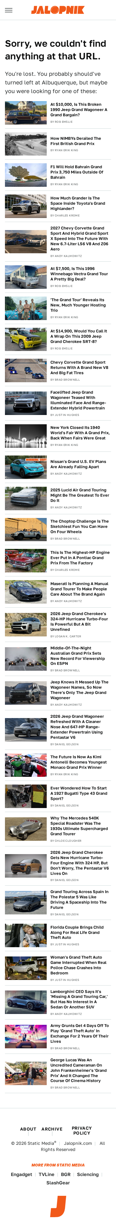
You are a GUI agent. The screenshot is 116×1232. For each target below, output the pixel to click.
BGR (66, 1174)
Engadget (21, 1174)
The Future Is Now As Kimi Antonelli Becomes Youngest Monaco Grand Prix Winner (78, 762)
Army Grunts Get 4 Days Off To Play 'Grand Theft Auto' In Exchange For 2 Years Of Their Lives (79, 1033)
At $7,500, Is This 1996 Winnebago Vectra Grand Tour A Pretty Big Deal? (79, 273)
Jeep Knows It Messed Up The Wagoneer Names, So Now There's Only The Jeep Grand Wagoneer (79, 690)
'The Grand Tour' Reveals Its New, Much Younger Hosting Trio (78, 305)
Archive (51, 1129)
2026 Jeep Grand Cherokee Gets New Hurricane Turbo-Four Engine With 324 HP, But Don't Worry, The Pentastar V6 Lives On (79, 863)
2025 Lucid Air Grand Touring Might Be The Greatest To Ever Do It (79, 495)
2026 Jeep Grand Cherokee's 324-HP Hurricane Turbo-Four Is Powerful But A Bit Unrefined (79, 621)
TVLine (46, 1174)
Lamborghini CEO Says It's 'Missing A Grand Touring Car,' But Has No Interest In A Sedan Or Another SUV (79, 999)
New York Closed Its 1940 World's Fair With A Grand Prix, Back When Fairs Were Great (80, 432)
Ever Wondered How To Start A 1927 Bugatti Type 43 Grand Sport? (78, 793)
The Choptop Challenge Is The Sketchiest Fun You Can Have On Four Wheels (79, 526)
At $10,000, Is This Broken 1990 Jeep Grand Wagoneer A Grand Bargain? (78, 109)
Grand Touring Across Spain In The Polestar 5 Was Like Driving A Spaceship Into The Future (79, 899)
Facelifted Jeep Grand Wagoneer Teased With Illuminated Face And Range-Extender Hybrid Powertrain (78, 400)
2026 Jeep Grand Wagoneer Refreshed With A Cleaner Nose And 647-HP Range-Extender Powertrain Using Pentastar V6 (77, 727)
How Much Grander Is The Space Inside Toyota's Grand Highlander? (77, 203)
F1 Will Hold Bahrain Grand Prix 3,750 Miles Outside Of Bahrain (76, 172)
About (28, 1129)
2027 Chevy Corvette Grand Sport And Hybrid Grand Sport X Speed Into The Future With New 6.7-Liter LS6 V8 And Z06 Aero (79, 238)
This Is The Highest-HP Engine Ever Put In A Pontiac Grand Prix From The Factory (80, 557)
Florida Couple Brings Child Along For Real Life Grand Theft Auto (77, 932)
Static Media (41, 1143)
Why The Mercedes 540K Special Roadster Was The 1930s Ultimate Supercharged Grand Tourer (79, 826)
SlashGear (58, 1182)
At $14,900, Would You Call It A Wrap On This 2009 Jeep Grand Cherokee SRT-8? (78, 336)
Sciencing (88, 1174)
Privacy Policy (82, 1131)
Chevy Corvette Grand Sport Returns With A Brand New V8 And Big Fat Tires (79, 367)
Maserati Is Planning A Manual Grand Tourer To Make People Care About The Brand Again (79, 589)
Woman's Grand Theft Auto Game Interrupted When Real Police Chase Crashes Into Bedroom (78, 965)
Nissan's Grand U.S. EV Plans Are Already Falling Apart (78, 464)
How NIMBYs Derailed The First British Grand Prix (75, 141)
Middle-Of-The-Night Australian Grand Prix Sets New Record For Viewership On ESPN (77, 656)
